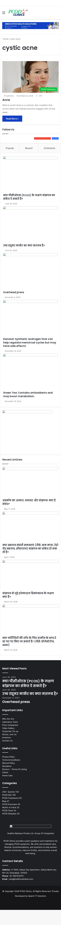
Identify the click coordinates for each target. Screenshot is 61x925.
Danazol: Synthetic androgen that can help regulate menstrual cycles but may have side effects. (29, 342)
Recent (29, 148)
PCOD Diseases (9, 813)
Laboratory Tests (10, 722)
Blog (4, 801)
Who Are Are (8, 719)
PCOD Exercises (9, 804)
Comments (49, 148)
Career (5, 772)
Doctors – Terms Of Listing (14, 769)
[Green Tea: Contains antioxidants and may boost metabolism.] (30, 372)
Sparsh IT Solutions (37, 896)
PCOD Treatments (10, 798)
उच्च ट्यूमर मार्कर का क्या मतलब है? (24, 245)
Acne (6, 100)
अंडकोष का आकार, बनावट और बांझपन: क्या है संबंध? (29, 502)
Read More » (12, 118)
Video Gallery (8, 728)
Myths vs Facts (9, 807)
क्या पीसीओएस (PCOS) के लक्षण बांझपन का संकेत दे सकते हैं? (29, 197)
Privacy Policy (8, 757)
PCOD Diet (7, 795)
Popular (10, 148)
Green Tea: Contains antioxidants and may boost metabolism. (28, 394)
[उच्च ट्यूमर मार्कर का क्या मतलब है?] (30, 225)
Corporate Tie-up (10, 731)
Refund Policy (8, 763)
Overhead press (13, 292)
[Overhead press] (30, 271)
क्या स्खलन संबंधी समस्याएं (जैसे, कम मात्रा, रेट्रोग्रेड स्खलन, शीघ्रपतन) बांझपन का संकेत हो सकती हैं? (30, 548)
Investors (6, 737)
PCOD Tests (7, 810)
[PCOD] (30, 25)
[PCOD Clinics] (17, 12)
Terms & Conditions (11, 760)
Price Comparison (10, 725)
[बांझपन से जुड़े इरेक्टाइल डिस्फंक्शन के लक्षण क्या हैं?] (30, 576)
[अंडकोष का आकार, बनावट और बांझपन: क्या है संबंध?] (30, 483)
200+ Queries (8, 792)
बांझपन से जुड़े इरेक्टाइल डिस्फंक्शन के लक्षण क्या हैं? (28, 595)
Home (5, 39)
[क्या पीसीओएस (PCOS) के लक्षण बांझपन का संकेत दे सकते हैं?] (30, 175)
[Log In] (52, 13)
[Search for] (57, 13)
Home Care (7, 775)
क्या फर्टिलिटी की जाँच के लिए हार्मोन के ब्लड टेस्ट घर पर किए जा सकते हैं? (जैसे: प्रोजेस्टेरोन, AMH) (29, 641)
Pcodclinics (9, 96)
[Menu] (3, 13)
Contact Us (7, 740)
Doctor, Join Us (9, 734)
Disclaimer (7, 766)
